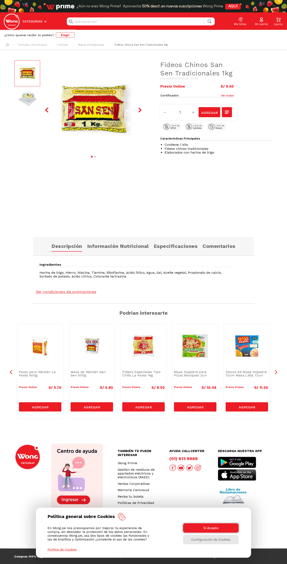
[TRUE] (40, 406)
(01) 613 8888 (183, 458)
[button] (261, 21)
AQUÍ (233, 6)
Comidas (62, 44)
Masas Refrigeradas (91, 44)
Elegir (65, 35)
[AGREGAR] (209, 112)
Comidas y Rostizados (32, 44)
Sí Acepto (210, 528)
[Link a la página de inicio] (7, 45)
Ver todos (227, 95)
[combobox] (141, 21)
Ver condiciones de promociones (66, 291)
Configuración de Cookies (210, 540)
